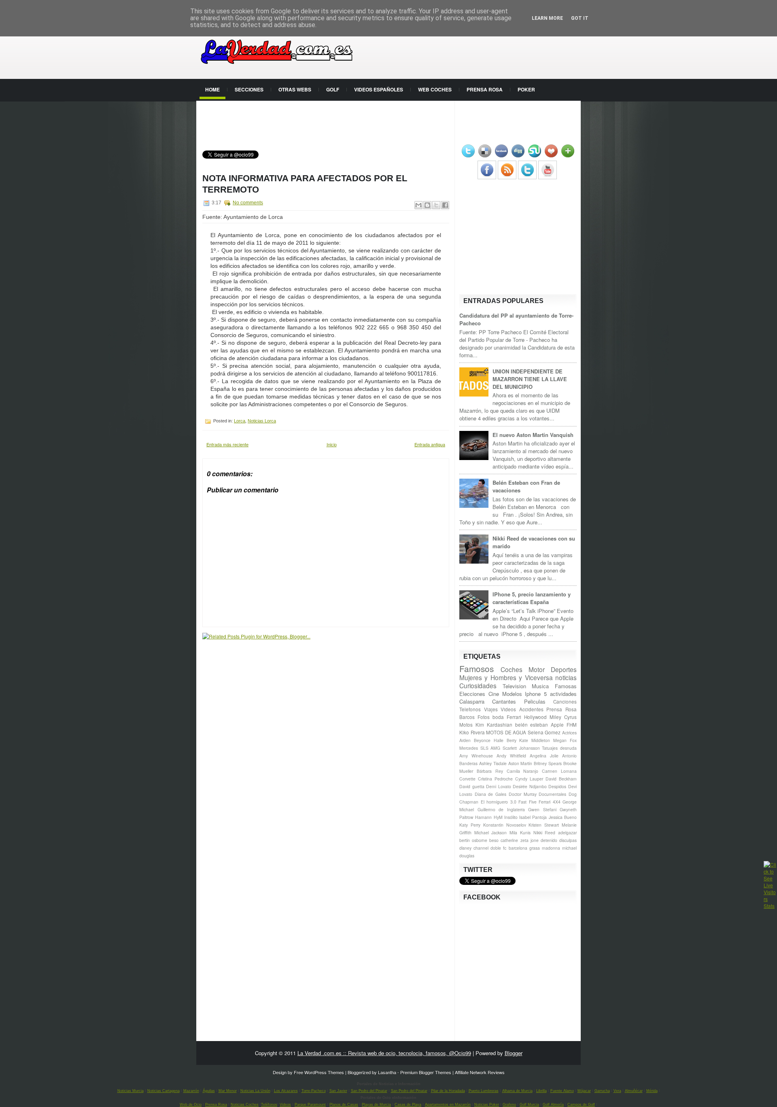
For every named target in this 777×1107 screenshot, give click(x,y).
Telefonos (470, 709)
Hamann (483, 817)
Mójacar (584, 1091)
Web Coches (435, 89)
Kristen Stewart (544, 825)
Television (514, 686)
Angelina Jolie (544, 756)
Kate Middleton (534, 740)
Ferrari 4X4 (549, 802)
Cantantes (504, 701)
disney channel (473, 848)
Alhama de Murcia (517, 1091)
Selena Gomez (544, 732)
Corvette (467, 779)
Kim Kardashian (494, 724)
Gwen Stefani (542, 809)
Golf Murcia (529, 1105)
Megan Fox (565, 740)
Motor (537, 669)
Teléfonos (269, 1105)
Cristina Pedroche (495, 779)
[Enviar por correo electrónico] (418, 205)
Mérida (652, 1091)
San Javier (338, 1091)
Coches (511, 669)
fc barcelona (515, 848)
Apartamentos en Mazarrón (448, 1105)
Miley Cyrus (563, 717)
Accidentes (531, 709)
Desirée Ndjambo (530, 786)
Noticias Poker (486, 1105)
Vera (617, 1091)
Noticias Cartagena (163, 1091)
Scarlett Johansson (521, 748)
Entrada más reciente (227, 444)
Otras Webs (294, 89)
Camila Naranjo (523, 771)
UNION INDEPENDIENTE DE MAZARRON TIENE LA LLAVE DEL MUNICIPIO (530, 378)
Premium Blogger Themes (425, 1072)
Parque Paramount (310, 1105)
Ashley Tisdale (493, 763)
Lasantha (387, 1072)
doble (495, 848)
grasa (534, 848)
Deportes (564, 669)
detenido (549, 840)
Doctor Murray (523, 794)
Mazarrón (191, 1091)
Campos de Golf (581, 1105)
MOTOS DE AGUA (506, 732)
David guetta (471, 786)
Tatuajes (550, 748)
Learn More (547, 18)
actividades (563, 694)
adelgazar (567, 832)
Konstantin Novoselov (504, 825)
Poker (526, 89)
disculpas (568, 840)
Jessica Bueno (563, 817)
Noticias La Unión (255, 1091)
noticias (566, 677)
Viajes (491, 709)
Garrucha (602, 1091)
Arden (465, 740)
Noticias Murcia (130, 1091)
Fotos (484, 717)
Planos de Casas (343, 1105)
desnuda (568, 748)
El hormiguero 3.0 (498, 802)
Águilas (209, 1091)
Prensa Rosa (485, 89)
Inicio (332, 444)
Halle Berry (505, 740)
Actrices (569, 733)
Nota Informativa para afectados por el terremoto (304, 184)
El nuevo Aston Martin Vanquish (533, 435)
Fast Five (527, 802)
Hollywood (535, 717)
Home (212, 89)
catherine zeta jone (519, 840)
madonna (551, 848)
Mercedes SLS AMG (479, 748)
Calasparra (471, 701)
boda (498, 717)
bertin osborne (473, 840)
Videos (508, 709)
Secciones (249, 89)
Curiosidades (478, 685)
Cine (493, 694)
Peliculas (535, 701)
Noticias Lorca (262, 420)
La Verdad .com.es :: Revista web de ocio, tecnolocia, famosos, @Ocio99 (384, 1053)
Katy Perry (469, 825)
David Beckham (561, 779)
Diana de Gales (490, 794)
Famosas (566, 686)
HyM (498, 817)
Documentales (552, 794)
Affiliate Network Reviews (480, 1072)
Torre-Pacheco (313, 1091)
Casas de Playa (408, 1105)
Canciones (565, 701)
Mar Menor (228, 1091)
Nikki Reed (544, 832)
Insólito (511, 817)
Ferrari (514, 717)
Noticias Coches (245, 1105)
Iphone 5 (536, 694)
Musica (540, 686)
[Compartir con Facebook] (445, 205)
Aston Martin (520, 763)
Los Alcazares (286, 1091)
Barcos (467, 717)
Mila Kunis (520, 832)
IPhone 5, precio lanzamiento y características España (532, 598)
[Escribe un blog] (427, 205)
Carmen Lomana (559, 771)
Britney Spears (548, 763)
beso (494, 840)
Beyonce (482, 740)
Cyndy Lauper (529, 779)
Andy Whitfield (511, 756)
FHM (572, 724)
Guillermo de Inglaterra (501, 809)
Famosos (476, 668)
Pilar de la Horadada (448, 1091)
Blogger (513, 1053)
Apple (557, 724)
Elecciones (472, 694)
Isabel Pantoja (533, 817)
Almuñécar (634, 1091)
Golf (332, 89)
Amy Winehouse (476, 756)
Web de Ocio (191, 1105)
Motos (466, 724)
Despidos (557, 786)
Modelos (512, 694)
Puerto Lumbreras (484, 1091)
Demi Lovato (498, 786)
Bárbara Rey (490, 771)
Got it (579, 18)
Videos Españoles (378, 89)
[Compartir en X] (436, 205)
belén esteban (531, 724)
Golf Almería (553, 1105)
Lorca (239, 420)
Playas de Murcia (376, 1105)
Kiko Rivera (472, 732)
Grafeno (509, 1105)
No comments (248, 203)
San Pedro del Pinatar (369, 1091)
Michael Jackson (490, 832)
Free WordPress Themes (319, 1072)
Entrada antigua (429, 444)
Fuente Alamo (562, 1091)
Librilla (541, 1091)
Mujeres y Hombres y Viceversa (506, 677)
